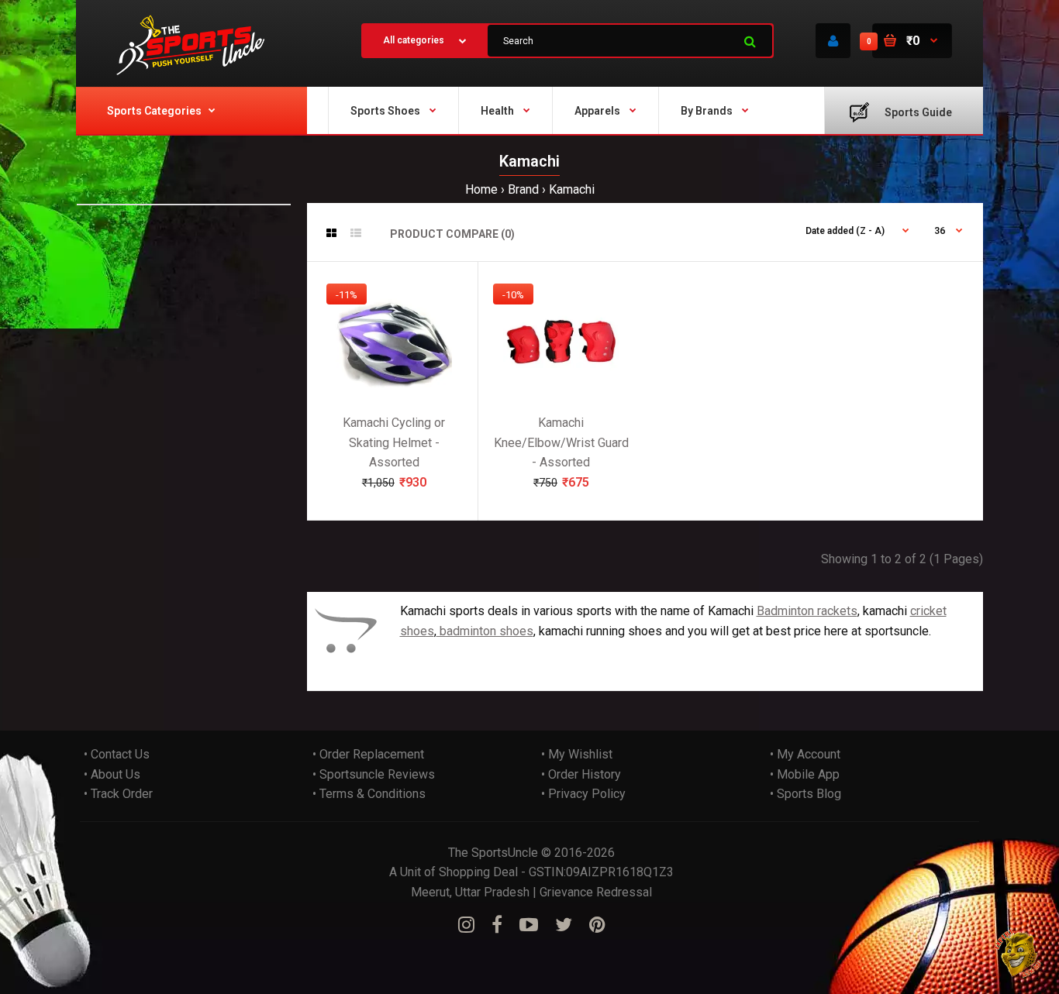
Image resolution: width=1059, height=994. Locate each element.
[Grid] (331, 233)
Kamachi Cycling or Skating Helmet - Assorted (394, 442)
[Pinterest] (597, 925)
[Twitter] (563, 925)
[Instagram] (466, 925)
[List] (355, 233)
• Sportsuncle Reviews (373, 774)
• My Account (805, 754)
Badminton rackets (807, 611)
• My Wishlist (576, 754)
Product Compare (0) (452, 234)
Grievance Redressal (596, 892)
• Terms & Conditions (369, 793)
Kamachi (572, 189)
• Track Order (118, 793)
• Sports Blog (805, 793)
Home (481, 189)
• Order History (581, 774)
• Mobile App (805, 774)
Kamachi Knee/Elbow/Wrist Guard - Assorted (561, 442)
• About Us (112, 774)
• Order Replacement (368, 754)
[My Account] (833, 40)
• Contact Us (117, 754)
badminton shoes (484, 631)
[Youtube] (528, 925)
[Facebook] (497, 925)
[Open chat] (1018, 953)
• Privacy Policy (583, 793)
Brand (523, 189)
